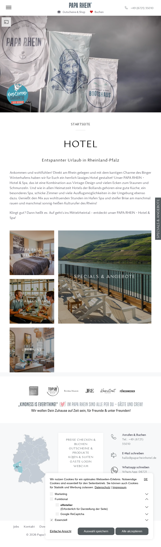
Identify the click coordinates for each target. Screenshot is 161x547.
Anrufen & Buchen (134, 435)
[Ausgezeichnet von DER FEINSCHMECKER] (127, 391)
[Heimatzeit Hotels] (108, 391)
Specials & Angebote (104, 277)
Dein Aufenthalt (32, 301)
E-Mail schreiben (133, 453)
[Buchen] (97, 12)
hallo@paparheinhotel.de (139, 458)
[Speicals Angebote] (158, 218)
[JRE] (90, 391)
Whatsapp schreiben (135, 467)
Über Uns (32, 350)
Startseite (80, 124)
